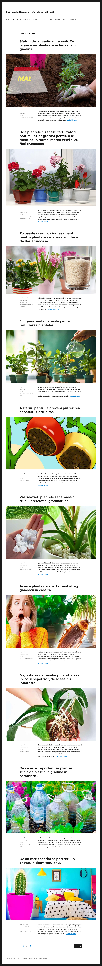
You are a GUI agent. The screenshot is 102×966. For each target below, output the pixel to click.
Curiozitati (35, 19)
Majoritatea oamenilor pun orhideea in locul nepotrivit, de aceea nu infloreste (49, 679)
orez (21, 306)
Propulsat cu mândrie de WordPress (38, 958)
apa (21, 480)
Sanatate (58, 19)
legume (22, 117)
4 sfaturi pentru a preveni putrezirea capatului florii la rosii (50, 410)
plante (31, 117)
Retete (51, 19)
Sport (12, 19)
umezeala (28, 569)
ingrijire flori (23, 218)
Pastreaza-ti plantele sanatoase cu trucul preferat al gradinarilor (48, 499)
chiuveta (22, 658)
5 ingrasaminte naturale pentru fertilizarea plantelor (45, 323)
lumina (24, 751)
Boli (21, 569)
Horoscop (73, 19)
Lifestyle (43, 19)
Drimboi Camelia (24, 298)
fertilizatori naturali (25, 216)
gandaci (27, 658)
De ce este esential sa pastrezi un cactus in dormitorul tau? (47, 861)
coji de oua (22, 393)
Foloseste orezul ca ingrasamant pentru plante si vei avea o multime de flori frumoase (49, 237)
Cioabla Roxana (24, 111)
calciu (23, 480)
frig (20, 844)
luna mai (26, 117)
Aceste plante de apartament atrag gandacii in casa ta (49, 588)
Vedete (19, 19)
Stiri (7, 19)
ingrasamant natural (27, 304)
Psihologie (26, 19)
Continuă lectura (71, 120)
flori (31, 216)
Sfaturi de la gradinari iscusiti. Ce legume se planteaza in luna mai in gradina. (49, 45)
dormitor (22, 931)
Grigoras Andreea (24, 387)
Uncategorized (23, 302)
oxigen (26, 931)
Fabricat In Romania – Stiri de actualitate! (30, 12)
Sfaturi (65, 19)
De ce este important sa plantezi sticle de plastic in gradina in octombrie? (46, 772)
